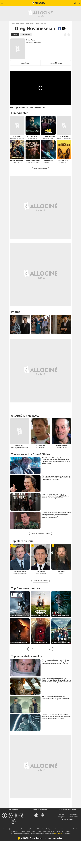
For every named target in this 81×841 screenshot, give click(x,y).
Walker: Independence (17, 160)
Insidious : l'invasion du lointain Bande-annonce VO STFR (61, 615)
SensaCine (73, 814)
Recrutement (24, 829)
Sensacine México (67, 819)
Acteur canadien (30, 23)
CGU (38, 829)
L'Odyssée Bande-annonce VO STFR (20, 642)
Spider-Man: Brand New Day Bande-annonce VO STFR (40, 642)
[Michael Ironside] (61, 431)
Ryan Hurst (61, 571)
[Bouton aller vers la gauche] (65, 34)
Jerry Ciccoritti (19, 445)
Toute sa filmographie (40, 168)
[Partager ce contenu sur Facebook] (59, 28)
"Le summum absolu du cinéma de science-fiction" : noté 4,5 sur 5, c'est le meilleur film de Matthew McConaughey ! (56, 477)
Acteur (33, 40)
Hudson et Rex (63, 160)
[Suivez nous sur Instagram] (16, 815)
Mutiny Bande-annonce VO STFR (20, 615)
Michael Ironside (61, 445)
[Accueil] (38, 2)
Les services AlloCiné (49, 831)
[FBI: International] (48, 125)
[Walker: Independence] (17, 149)
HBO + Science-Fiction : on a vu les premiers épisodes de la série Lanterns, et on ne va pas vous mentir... (56, 698)
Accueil (13, 23)
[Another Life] (48, 149)
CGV (43, 829)
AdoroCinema (73, 817)
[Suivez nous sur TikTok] (22, 815)
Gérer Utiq (60, 831)
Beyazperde (61, 817)
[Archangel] (17, 125)
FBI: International (48, 136)
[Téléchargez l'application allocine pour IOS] (37, 815)
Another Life (48, 160)
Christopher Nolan (20, 571)
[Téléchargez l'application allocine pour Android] (44, 815)
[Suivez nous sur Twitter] (10, 815)
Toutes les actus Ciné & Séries (40, 533)
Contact (5, 829)
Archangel (17, 136)
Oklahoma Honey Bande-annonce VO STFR (40, 615)
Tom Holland (40, 571)
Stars (17, 23)
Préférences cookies (65, 829)
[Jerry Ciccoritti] (19, 431)
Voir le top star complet (40, 581)
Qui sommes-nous (14, 829)
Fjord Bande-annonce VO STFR (61, 642)
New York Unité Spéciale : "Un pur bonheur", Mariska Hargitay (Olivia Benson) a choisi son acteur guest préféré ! (56, 496)
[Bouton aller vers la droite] (69, 34)
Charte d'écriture (36, 831)
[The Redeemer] (64, 125)
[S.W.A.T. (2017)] (33, 125)
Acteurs (22, 23)
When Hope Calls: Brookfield (19, 448)
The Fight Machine (33, 160)
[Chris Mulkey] (40, 431)
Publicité (32, 829)
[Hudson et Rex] (64, 149)
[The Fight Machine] (33, 149)
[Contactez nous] (13, 821)
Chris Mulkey (40, 445)
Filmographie (19, 113)
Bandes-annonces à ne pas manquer (41, 649)
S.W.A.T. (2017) (32, 136)
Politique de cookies (52, 829)
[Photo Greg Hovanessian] (20, 324)
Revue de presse (25, 831)
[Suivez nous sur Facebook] (4, 815)
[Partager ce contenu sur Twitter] (63, 28)
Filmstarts (61, 814)
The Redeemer (64, 136)
